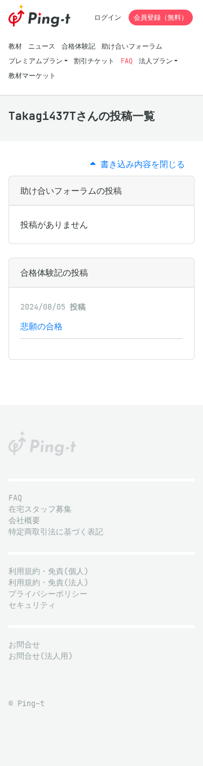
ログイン (107, 17)
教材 (15, 46)
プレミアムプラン (35, 60)
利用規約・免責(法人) (48, 582)
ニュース (41, 46)
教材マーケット (32, 75)
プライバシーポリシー (47, 594)
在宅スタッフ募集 (40, 509)
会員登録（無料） (161, 17)
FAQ (127, 60)
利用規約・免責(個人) (48, 571)
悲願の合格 (41, 326)
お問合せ (24, 645)
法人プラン (156, 60)
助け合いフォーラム (132, 46)
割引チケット (94, 60)
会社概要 (24, 520)
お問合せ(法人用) (40, 656)
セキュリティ (32, 605)
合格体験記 (78, 46)
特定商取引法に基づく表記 (55, 532)
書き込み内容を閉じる (140, 164)
